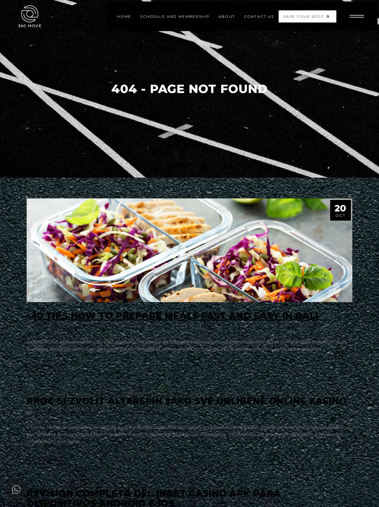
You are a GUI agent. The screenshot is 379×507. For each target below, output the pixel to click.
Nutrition (148, 327)
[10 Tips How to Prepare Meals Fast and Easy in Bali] (189, 250)
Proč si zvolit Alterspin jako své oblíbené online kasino (187, 401)
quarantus (45, 412)
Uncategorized (141, 413)
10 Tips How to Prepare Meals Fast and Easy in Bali (176, 315)
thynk (39, 327)
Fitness (124, 327)
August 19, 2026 (89, 413)
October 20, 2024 (80, 327)
